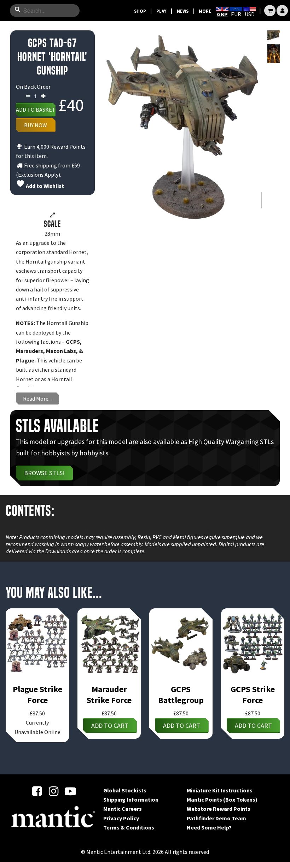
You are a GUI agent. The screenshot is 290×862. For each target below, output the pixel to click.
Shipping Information (130, 799)
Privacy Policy (121, 818)
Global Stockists (124, 790)
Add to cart (109, 725)
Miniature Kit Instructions (220, 790)
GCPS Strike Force (253, 694)
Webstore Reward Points (218, 808)
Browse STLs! (44, 473)
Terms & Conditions (128, 827)
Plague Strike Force (37, 694)
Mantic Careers (122, 808)
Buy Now (35, 125)
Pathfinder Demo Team (216, 818)
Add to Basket (36, 109)
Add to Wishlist (44, 185)
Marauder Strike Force (109, 694)
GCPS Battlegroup (181, 694)
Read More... (37, 398)
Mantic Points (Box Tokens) (222, 799)
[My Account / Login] (282, 10)
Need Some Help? (209, 827)
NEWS (182, 11)
